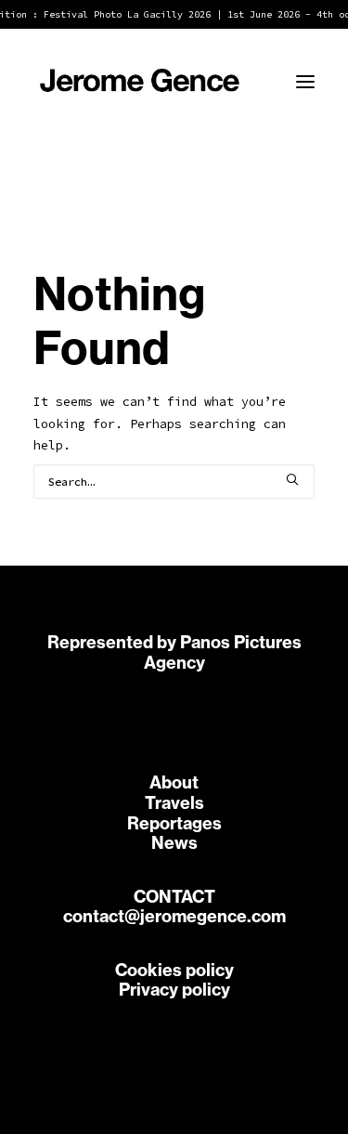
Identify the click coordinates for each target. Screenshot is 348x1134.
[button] (305, 82)
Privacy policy (174, 989)
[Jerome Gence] (139, 82)
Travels (174, 803)
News (174, 843)
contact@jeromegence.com (174, 916)
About (174, 782)
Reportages (174, 823)
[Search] (174, 481)
